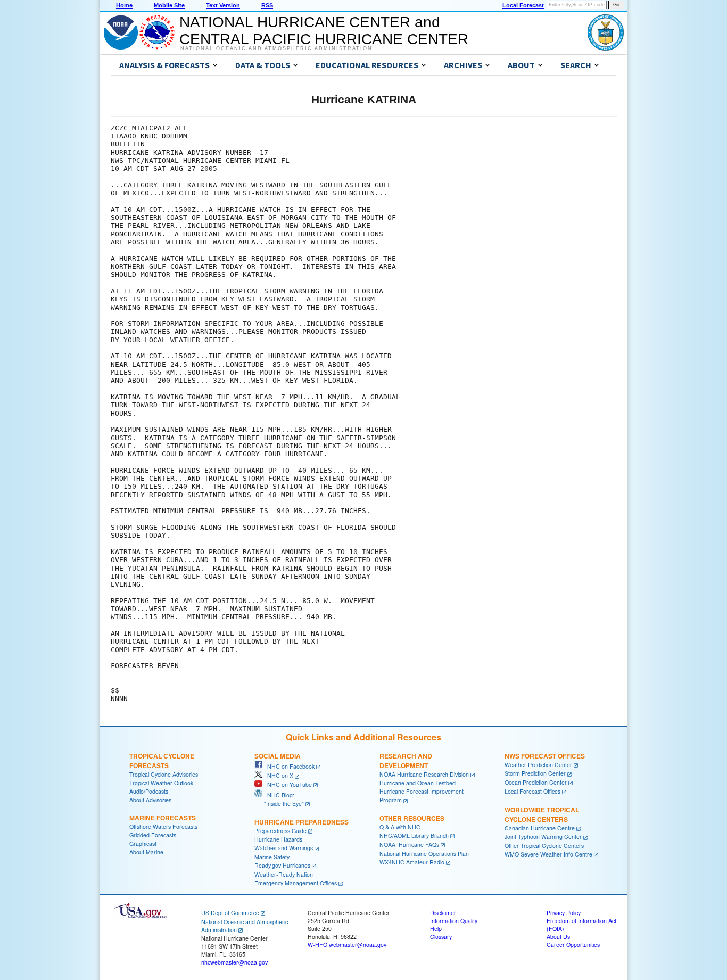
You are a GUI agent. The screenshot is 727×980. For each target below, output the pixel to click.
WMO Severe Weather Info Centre (548, 854)
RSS (267, 5)
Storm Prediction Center (535, 773)
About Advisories (150, 800)
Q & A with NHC (399, 827)
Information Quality (453, 921)
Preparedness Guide (280, 831)
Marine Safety (272, 857)
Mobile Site (169, 5)
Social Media (277, 756)
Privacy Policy (564, 913)
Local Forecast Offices (532, 791)
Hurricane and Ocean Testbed (417, 783)
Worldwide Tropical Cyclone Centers (542, 814)
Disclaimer (443, 913)
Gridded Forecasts (152, 835)
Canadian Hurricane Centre (540, 828)
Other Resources (411, 818)
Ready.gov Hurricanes (282, 865)
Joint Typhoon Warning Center (543, 837)
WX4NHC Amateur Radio (411, 862)
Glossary (441, 937)
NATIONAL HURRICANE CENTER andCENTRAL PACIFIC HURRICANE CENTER (323, 30)
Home (124, 5)
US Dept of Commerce (230, 913)
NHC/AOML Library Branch (414, 835)
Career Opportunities (573, 945)
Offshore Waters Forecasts (163, 826)
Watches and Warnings (283, 848)
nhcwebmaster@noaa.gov (234, 962)
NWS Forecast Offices (545, 756)
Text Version (223, 5)
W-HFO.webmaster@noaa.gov (347, 945)
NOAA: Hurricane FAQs (409, 845)
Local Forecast (523, 5)
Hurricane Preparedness (301, 822)
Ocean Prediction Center (536, 782)
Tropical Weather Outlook (161, 783)
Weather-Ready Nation (283, 874)
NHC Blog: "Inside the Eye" (279, 799)
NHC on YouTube (287, 784)
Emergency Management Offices (295, 883)
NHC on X (277, 775)
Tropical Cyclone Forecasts (161, 760)
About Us (558, 937)
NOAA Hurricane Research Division (424, 774)
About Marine (146, 852)
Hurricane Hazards (278, 839)
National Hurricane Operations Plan (424, 854)
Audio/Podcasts (148, 791)
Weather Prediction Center (538, 765)
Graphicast (142, 843)
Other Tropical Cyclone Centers (544, 846)
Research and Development (405, 760)
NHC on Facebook (288, 766)
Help (436, 929)
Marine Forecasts (162, 817)
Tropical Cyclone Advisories (163, 774)
